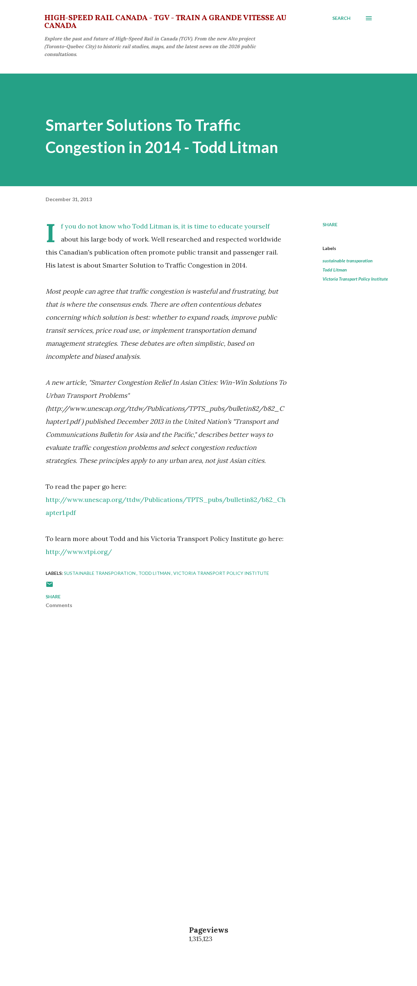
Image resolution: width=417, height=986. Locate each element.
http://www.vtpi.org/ (79, 552)
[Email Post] (49, 586)
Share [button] (330, 224)
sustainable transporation (348, 260)
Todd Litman (335, 269)
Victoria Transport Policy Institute (355, 279)
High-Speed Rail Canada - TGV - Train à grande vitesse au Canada (165, 22)
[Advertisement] (156, 822)
